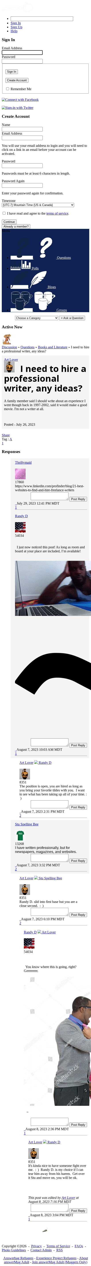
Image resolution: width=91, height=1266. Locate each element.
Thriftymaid (23, 462)
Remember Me (21, 89)
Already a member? (16, 226)
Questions (27, 347)
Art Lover (11, 359)
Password (8, 57)
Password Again (13, 181)
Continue (9, 222)
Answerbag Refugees (18, 1258)
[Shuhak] (7, 343)
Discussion (9, 347)
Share (6, 435)
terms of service (57, 213)
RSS (59, 1250)
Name (6, 125)
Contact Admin (41, 1250)
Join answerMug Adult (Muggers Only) (59, 1262)
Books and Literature (52, 347)
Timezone (8, 201)
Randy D (21, 516)
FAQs (79, 1246)
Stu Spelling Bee (26, 824)
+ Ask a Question (72, 318)
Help (14, 31)
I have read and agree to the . (38, 213)
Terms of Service (58, 1246)
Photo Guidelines (14, 1250)
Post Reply (78, 499)
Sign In (11, 71)
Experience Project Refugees (56, 1258)
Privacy (36, 1246)
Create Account (17, 80)
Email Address (12, 48)
